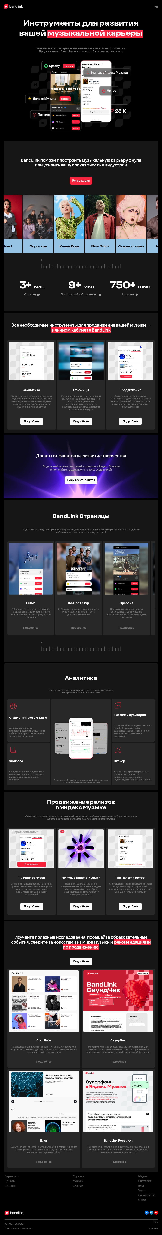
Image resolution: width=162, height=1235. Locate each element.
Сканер (78, 1185)
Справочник (146, 1195)
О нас (142, 1200)
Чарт (141, 1190)
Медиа (142, 1176)
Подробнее (31, 421)
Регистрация (81, 180)
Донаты (10, 1181)
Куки (156, 1222)
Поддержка (153, 1228)
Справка (78, 1176)
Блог (141, 1185)
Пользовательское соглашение (18, 1228)
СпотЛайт (144, 1181)
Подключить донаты (81, 480)
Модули (78, 1181)
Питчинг (10, 1185)
